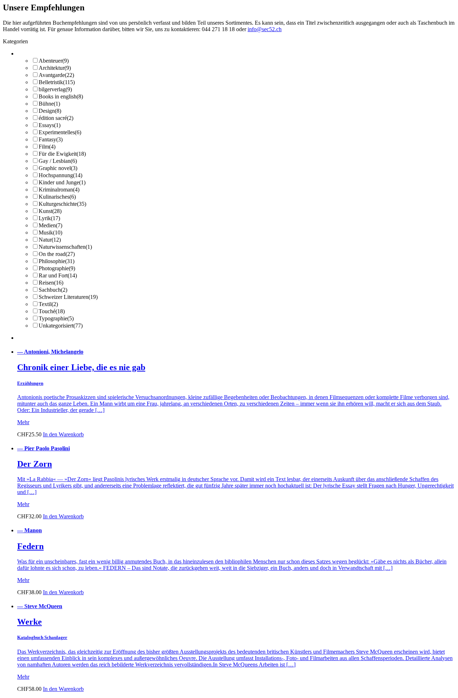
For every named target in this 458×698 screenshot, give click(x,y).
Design (50, 111)
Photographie (57, 268)
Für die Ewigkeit (62, 154)
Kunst (50, 211)
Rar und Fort (58, 275)
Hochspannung (60, 175)
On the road (57, 254)
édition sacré (56, 118)
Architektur (55, 68)
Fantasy (51, 139)
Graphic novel (58, 168)
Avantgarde (56, 75)
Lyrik (49, 218)
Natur (50, 240)
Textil (48, 304)
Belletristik (57, 82)
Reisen (51, 283)
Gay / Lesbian (58, 161)
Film (47, 147)
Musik (50, 232)
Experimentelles (60, 132)
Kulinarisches (57, 197)
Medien (50, 225)
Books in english (61, 96)
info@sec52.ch (265, 29)
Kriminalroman (59, 189)
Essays (49, 125)
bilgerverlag (55, 89)
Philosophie (56, 261)
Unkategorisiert (61, 326)
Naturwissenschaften (65, 247)
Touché (52, 311)
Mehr (23, 422)
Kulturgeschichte (62, 204)
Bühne (49, 104)
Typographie (56, 318)
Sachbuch (53, 290)
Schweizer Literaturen (68, 297)
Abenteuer (54, 61)
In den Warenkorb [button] (63, 434)
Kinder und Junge (62, 182)
